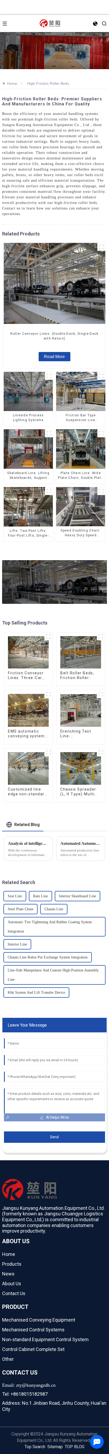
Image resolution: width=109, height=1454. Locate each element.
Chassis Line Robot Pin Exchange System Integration (48, 957)
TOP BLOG (74, 1446)
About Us (11, 1283)
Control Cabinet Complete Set (33, 1349)
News (8, 1274)
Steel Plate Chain (20, 909)
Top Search (35, 1446)
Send (54, 1137)
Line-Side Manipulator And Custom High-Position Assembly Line (53, 975)
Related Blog (27, 824)
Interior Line (17, 944)
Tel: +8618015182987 (25, 1394)
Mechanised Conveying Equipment (38, 1320)
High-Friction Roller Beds (48, 83)
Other (8, 1359)
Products (11, 1264)
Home (12, 83)
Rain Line (40, 896)
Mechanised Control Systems (33, 1329)
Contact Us (13, 1293)
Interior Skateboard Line (77, 896)
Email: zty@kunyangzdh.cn (29, 1385)
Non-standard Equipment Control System (45, 1339)
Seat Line (15, 896)
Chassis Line (53, 909)
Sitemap (55, 1446)
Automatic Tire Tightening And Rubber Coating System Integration (50, 926)
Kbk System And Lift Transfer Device (36, 992)
